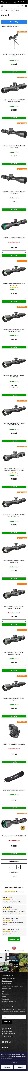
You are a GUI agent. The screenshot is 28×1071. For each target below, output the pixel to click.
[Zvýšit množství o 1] (25, 69)
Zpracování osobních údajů (9, 1001)
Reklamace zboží (6, 988)
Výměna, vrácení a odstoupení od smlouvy (13, 986)
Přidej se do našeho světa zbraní (14, 951)
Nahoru (15, 877)
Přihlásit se (7, 1021)
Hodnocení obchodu (14, 887)
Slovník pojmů (5, 994)
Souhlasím (20, 1067)
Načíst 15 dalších (14, 861)
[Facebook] (3, 1042)
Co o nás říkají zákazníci (8, 978)
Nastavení (14, 1062)
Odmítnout (7, 1067)
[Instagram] (6, 1042)
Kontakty (4, 996)
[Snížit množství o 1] (3, 69)
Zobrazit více (14, 939)
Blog (3, 991)
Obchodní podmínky (7, 981)
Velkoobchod (5, 999)
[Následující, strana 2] (14, 867)
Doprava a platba (6, 983)
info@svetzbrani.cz (9, 1034)
